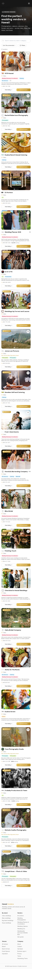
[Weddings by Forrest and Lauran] (16, 299)
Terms (19, 956)
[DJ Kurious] (16, 180)
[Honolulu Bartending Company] (16, 459)
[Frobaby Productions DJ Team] (16, 778)
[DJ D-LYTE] (16, 259)
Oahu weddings (6, 915)
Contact (19, 946)
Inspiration (5, 953)
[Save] (28, 54)
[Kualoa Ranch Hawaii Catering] (16, 143)
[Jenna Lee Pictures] (16, 339)
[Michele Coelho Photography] (16, 818)
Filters (23, 45)
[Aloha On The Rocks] (16, 657)
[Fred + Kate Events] (16, 420)
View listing (8, 89)
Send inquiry (24, 89)
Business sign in (21, 951)
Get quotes (20, 937)
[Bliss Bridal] (16, 499)
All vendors (20, 915)
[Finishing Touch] (16, 538)
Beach (4, 946)
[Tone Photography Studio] (16, 737)
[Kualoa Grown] (16, 699)
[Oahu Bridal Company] (16, 618)
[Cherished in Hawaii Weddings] (16, 578)
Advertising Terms (22, 958)
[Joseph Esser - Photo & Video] (16, 859)
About (19, 944)
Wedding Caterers (22, 926)
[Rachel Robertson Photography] (16, 103)
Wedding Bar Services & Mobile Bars (22, 932)
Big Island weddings (7, 920)
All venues (5, 944)
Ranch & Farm (6, 949)
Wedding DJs (21, 928)
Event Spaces (6, 951)
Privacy (19, 953)
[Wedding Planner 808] (16, 220)
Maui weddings (6, 918)
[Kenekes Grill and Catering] (16, 380)
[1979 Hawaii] (16, 61)
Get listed (20, 949)
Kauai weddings (6, 923)
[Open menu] (29, 3)
